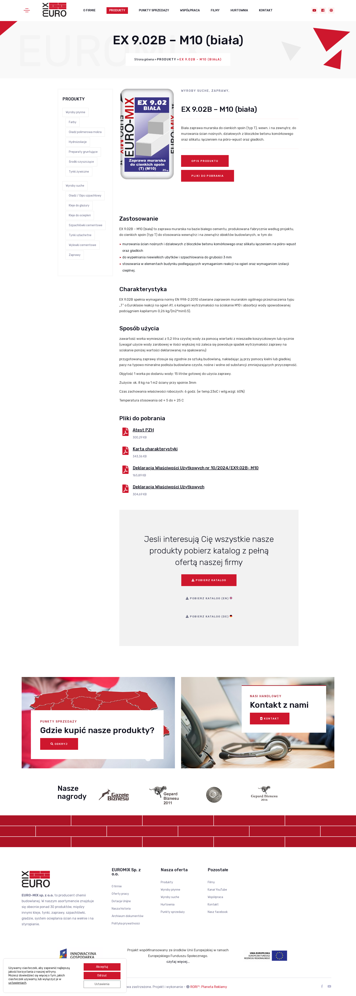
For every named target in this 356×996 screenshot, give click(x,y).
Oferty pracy (120, 894)
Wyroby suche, (196, 91)
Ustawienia (102, 984)
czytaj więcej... (178, 962)
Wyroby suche (75, 185)
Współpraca (190, 10)
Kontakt (266, 10)
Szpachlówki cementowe (85, 225)
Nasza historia (121, 908)
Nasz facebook (218, 912)
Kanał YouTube (217, 889)
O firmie (89, 10)
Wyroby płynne (75, 112)
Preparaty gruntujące (83, 152)
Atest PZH (143, 429)
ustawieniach (17, 983)
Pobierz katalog (210, 580)
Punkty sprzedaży (154, 10)
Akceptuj (102, 967)
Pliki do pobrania (207, 175)
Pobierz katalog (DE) (209, 616)
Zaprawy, (220, 91)
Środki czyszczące (81, 162)
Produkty (117, 10)
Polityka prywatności (126, 923)
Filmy (215, 10)
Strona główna (144, 59)
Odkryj (61, 743)
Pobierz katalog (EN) (209, 598)
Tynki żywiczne (79, 171)
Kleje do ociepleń (80, 215)
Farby (72, 122)
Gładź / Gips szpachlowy (85, 195)
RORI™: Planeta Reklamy (208, 987)
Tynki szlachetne (80, 235)
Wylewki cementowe (82, 245)
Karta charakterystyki (155, 448)
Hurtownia (239, 10)
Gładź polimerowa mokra (85, 132)
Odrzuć (102, 975)
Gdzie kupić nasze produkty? (97, 730)
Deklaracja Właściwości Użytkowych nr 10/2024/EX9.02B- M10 (196, 467)
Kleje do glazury (79, 205)
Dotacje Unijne (121, 901)
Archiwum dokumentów (127, 916)
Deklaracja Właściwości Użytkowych (168, 486)
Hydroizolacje (78, 142)
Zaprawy (75, 255)
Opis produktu (204, 160)
